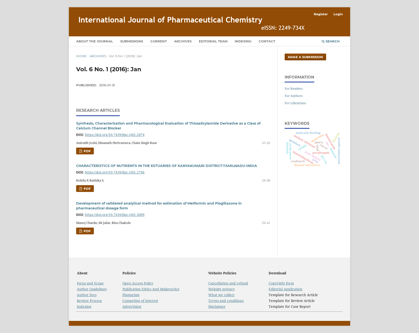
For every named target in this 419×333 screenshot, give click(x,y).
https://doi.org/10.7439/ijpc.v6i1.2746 (115, 172)
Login (338, 14)
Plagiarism (130, 295)
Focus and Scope (90, 283)
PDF (87, 151)
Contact (267, 41)
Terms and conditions (226, 300)
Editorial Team (213, 41)
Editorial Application (285, 289)
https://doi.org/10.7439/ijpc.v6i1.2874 (115, 134)
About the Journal (94, 41)
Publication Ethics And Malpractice (150, 289)
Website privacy (221, 289)
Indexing (243, 41)
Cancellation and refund (228, 283)
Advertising (131, 306)
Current (158, 41)
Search (332, 41)
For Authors (294, 96)
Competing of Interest (140, 300)
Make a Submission (305, 57)
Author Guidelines (92, 289)
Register (321, 14)
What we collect (221, 295)
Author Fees (87, 295)
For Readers (294, 88)
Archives (183, 41)
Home (81, 56)
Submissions (131, 41)
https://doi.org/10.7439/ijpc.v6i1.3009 (115, 214)
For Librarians (295, 103)
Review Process (89, 300)
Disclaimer (217, 306)
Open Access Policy (137, 283)
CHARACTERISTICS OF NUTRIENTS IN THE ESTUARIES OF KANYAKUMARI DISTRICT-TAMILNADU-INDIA (166, 166)
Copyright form (281, 283)
